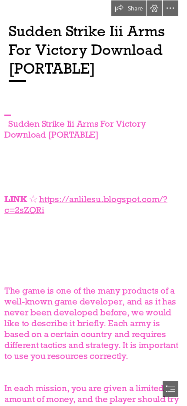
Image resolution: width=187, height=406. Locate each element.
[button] (128, 8)
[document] (93, 203)
